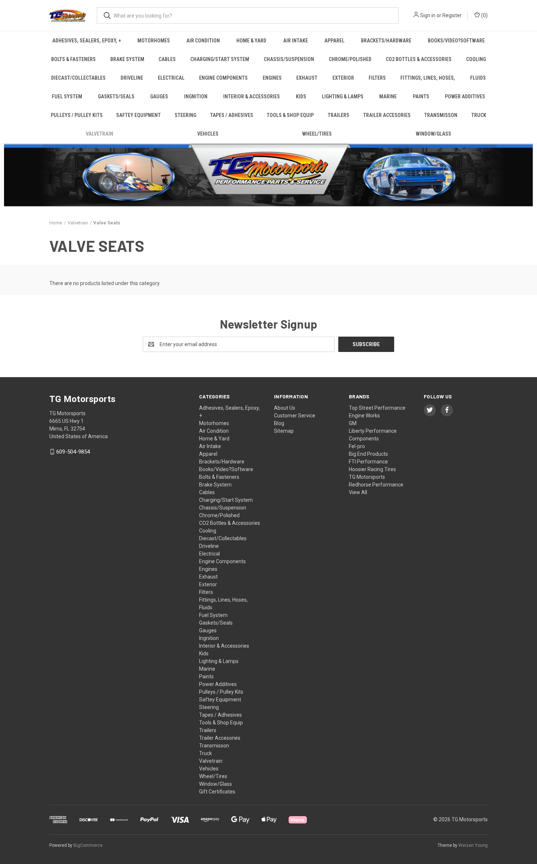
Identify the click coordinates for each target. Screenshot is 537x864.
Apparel (334, 40)
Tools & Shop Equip (290, 115)
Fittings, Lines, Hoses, (427, 78)
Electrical (171, 78)
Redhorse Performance (376, 485)
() (484, 15)
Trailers (338, 115)
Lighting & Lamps (342, 96)
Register (452, 15)
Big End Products (368, 454)
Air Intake (295, 40)
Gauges (159, 96)
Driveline (132, 78)
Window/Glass (433, 134)
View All (358, 492)
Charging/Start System (219, 59)
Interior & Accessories (251, 96)
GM (353, 423)
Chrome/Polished (350, 59)
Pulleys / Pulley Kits (77, 115)
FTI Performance (368, 462)
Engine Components (223, 78)
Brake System (127, 59)
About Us (284, 408)
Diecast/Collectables (78, 78)
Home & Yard (251, 40)
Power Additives (465, 96)
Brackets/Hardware (386, 40)
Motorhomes (153, 40)
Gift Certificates (217, 792)
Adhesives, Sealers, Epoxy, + (86, 40)
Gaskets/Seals (116, 96)
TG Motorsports (367, 477)
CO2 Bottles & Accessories (419, 59)
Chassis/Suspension (289, 59)
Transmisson (440, 115)
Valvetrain (99, 134)
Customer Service (294, 415)
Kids (301, 96)
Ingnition (195, 96)
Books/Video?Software (456, 40)
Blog (279, 423)
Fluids (478, 78)
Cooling (476, 59)
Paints (421, 96)
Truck (478, 115)
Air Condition (203, 40)
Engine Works (364, 415)
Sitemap (284, 431)
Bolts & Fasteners (73, 59)
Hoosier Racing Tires (372, 469)
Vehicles (207, 134)
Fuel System (67, 96)
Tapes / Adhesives (231, 115)
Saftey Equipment (138, 115)
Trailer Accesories (387, 115)
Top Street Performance (377, 408)
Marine (388, 96)
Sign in (427, 15)
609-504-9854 (73, 451)
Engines (272, 78)
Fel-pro (357, 446)
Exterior (343, 78)
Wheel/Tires (317, 134)
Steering (185, 115)
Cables (167, 59)
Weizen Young (473, 845)
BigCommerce (88, 845)
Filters (377, 78)
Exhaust (306, 78)
